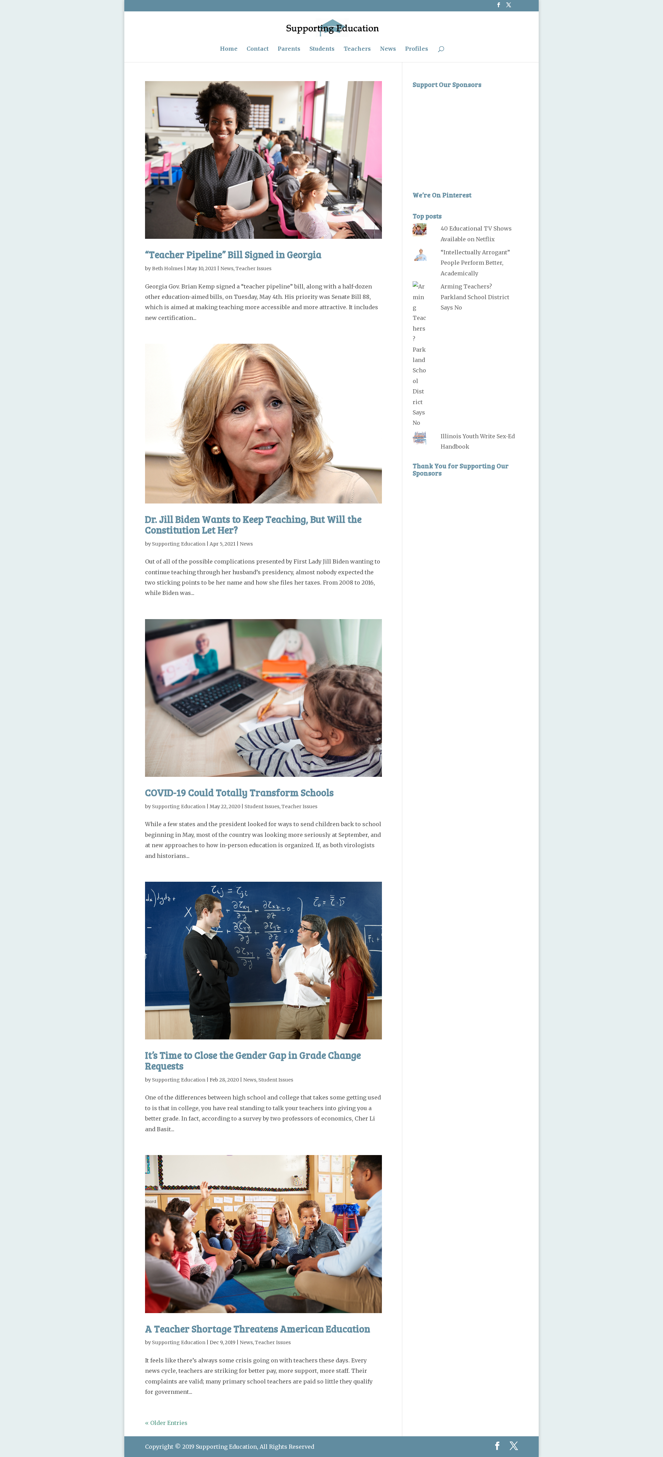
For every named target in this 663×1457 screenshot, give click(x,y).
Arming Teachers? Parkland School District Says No (475, 297)
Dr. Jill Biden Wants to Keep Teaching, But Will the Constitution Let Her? (253, 524)
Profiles (416, 49)
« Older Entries (166, 1422)
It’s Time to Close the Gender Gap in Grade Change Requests (253, 1060)
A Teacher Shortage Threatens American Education (257, 1328)
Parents (289, 49)
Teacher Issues (253, 268)
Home (229, 49)
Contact (258, 49)
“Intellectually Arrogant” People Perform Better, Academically (475, 263)
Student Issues (261, 806)
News (388, 49)
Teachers (357, 49)
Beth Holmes (167, 268)
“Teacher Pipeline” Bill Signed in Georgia (233, 254)
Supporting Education (178, 544)
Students (322, 49)
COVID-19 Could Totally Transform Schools (239, 792)
